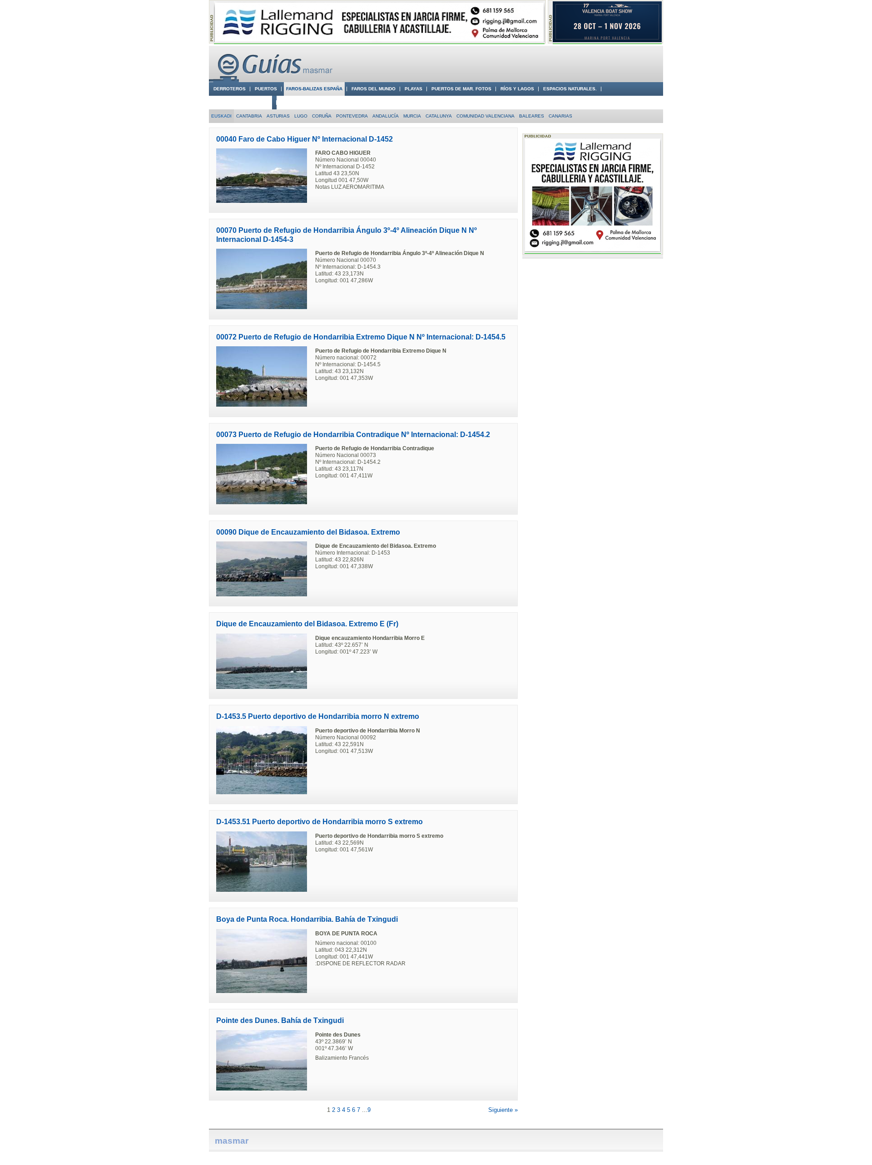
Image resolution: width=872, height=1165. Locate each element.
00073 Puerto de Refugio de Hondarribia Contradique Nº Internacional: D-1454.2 (353, 434)
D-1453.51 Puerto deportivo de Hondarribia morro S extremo (319, 822)
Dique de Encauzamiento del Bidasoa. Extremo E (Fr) (307, 624)
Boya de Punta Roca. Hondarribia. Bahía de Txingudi (307, 919)
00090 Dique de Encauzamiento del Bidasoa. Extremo (308, 532)
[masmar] (272, 80)
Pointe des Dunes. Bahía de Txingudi (280, 1020)
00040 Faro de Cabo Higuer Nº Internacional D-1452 (304, 139)
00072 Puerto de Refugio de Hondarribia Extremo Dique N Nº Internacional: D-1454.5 (360, 337)
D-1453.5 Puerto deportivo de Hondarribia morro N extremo (317, 716)
